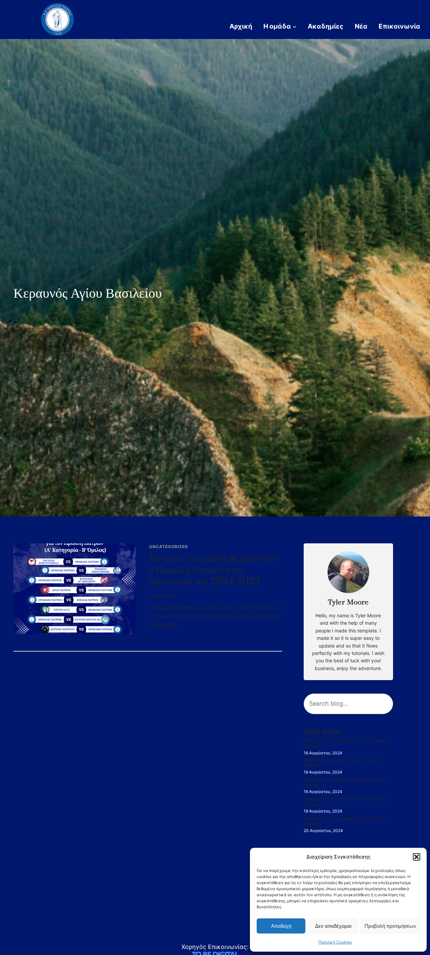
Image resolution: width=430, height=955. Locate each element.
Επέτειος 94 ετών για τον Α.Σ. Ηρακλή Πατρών (347, 743)
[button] (416, 857)
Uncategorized (168, 546)
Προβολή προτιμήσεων (390, 926)
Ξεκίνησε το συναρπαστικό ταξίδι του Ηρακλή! (346, 821)
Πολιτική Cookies (335, 942)
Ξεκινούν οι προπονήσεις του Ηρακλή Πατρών (346, 801)
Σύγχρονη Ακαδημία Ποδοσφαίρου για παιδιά (346, 782)
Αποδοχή (281, 926)
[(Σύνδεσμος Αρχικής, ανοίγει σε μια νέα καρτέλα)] (57, 19)
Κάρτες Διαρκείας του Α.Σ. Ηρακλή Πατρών (343, 762)
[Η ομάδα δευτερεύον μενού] (295, 26)
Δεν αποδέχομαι (333, 926)
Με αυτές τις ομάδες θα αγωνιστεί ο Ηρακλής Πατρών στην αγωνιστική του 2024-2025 (213, 570)
